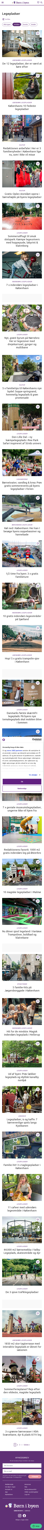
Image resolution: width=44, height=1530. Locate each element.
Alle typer (7, 24)
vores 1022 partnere (15, 750)
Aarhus (27, 1510)
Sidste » (27, 1445)
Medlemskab (9, 1484)
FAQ (26, 1487)
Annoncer (28, 1484)
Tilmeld (35, 1476)
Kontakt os (8, 1489)
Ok (22, 781)
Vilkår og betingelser (31, 1492)
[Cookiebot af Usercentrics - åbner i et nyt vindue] (32, 739)
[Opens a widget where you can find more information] (36, 1526)
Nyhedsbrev (9, 1494)
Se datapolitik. (17, 1477)
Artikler (17, 24)
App (6, 1492)
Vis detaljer (33, 775)
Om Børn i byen (10, 1487)
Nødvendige (22, 788)
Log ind (27, 1494)
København (18, 1510)
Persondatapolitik (30, 1489)
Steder (33, 24)
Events (25, 24)
